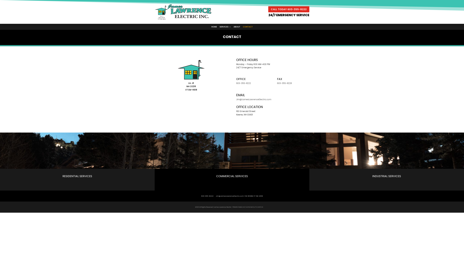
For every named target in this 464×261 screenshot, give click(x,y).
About (237, 27)
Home (214, 27)
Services (224, 27)
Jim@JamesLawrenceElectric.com (253, 99)
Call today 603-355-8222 (289, 9)
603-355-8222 (207, 196)
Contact (248, 27)
